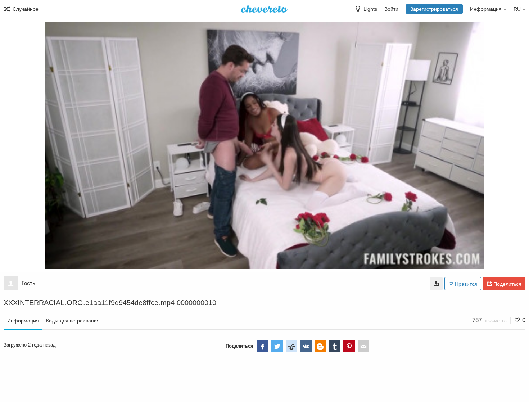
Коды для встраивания (73, 321)
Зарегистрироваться (434, 9)
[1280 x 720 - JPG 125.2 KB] (436, 283)
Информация (23, 321)
